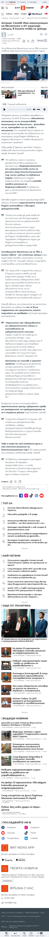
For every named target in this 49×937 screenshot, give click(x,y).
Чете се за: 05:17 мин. (22, 778)
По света (6, 802)
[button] (40, 934)
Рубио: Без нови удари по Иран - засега (21, 808)
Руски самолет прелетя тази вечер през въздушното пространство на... (28, 582)
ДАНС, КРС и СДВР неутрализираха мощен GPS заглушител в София (26, 589)
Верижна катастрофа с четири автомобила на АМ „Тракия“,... (25, 595)
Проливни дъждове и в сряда (22, 514)
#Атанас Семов (10, 489)
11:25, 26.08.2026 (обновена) (11, 812)
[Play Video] (24, 67)
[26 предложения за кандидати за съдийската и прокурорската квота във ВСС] (24, 623)
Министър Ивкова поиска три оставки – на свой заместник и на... (26, 521)
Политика (14, 18)
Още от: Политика (17, 605)
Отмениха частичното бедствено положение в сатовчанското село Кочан (28, 746)
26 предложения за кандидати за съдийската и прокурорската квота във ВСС (24, 640)
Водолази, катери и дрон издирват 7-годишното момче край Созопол (30, 734)
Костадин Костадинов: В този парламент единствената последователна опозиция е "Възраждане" (30, 675)
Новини (9, 14)
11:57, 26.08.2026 (19, 764)
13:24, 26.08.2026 (19, 751)
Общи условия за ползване (12, 913)
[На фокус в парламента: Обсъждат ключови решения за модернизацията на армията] (6, 652)
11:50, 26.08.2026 (8, 727)
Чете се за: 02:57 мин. (22, 801)
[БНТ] (4, 35)
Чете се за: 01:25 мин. (33, 739)
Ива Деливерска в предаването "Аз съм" (26, 93)
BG (45, 2)
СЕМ (42, 913)
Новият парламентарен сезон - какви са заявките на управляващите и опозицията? (30, 663)
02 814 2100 (9, 898)
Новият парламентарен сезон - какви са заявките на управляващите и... (21, 772)
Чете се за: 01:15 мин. (34, 751)
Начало (5, 18)
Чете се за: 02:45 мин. (22, 791)
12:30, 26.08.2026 (8, 791)
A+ (41, 34)
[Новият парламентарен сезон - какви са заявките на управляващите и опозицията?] (6, 665)
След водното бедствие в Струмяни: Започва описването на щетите (27, 759)
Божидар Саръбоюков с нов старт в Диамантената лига (27, 528)
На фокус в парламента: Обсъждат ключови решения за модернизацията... (23, 785)
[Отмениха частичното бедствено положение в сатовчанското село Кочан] (6, 748)
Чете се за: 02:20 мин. (33, 764)
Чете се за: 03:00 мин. (22, 727)
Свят (16, 14)
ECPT (3, 916)
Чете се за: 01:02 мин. (10, 814)
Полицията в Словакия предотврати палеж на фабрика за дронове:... (27, 534)
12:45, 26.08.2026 (8, 801)
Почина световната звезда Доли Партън (25, 509)
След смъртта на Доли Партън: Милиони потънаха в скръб (22, 797)
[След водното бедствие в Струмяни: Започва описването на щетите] (6, 761)
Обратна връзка (31, 913)
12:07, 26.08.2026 (19, 739)
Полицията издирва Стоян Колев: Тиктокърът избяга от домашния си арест (27, 562)
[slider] (16, 109)
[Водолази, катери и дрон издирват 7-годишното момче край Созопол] (6, 736)
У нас (22, 18)
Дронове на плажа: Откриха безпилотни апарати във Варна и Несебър (21, 724)
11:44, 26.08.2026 (8, 778)
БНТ (2, 2)
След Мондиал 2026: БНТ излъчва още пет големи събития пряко (27, 569)
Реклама (24, 548)
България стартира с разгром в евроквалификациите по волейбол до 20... (27, 542)
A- (46, 34)
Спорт (24, 14)
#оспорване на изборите (14, 487)
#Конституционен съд (28, 489)
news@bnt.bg (10, 903)
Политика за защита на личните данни (23, 916)
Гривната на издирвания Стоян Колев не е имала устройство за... (28, 576)
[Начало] (2, 13)
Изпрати (7, 881)
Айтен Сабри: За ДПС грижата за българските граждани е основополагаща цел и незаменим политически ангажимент (30, 700)
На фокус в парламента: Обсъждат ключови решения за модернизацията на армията (29, 650)
